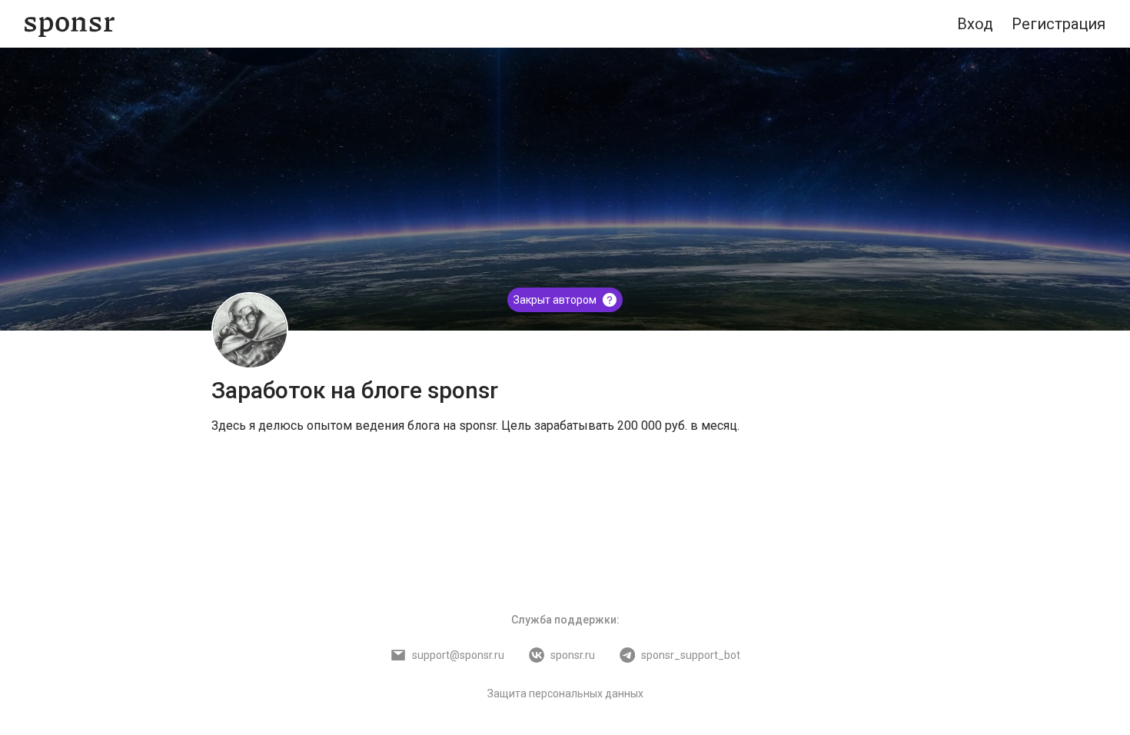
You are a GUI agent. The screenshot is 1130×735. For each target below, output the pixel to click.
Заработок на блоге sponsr (354, 390)
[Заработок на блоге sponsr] (249, 330)
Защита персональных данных (565, 693)
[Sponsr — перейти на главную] (70, 24)
